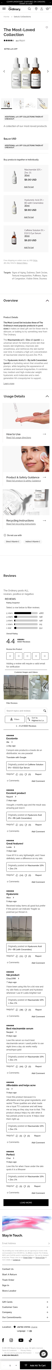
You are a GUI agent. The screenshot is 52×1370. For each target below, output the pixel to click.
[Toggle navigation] (4, 8)
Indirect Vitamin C (33, 542)
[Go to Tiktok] (30, 1340)
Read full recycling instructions (21, 524)
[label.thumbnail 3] (30, 103)
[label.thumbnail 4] (42, 103)
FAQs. (35, 260)
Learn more (8, 383)
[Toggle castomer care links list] (47, 1307)
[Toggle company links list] (47, 1312)
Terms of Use (40, 1257)
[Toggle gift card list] (47, 1302)
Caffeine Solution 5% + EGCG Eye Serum (34, 231)
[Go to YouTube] (20, 1340)
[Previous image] (4, 71)
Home (6, 17)
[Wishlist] (46, 26)
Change (34, 1327)
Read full (18, 437)
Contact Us (16, 1260)
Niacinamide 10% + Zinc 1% (33, 171)
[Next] (50, 2)
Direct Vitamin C (12, 542)
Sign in (5, 1285)
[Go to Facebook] (3, 1340)
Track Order (8, 1280)
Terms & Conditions (9, 1350)
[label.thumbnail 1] (6, 103)
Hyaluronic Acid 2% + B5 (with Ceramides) (34, 201)
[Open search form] (29, 8)
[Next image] (48, 71)
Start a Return (9, 1274)
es (28, 1331)
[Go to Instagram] (11, 1340)
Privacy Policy (27, 1257)
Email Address (9, 1243)
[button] (47, 300)
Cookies (38, 1353)
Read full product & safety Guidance (23, 481)
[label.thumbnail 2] (18, 103)
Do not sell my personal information (17, 1353)
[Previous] (1, 2)
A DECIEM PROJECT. (10, 1355)
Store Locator (9, 1291)
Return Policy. (22, 263)
